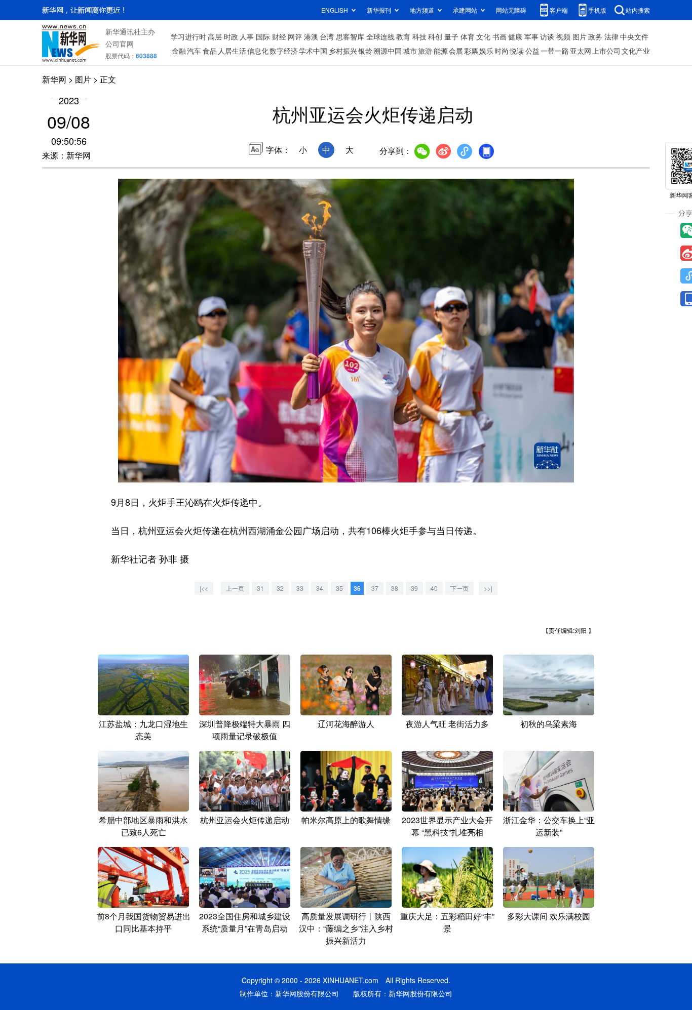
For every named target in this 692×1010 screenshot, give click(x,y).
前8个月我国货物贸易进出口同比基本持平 (143, 922)
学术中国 (313, 51)
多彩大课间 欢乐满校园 (548, 916)
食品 (210, 51)
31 (260, 588)
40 (434, 588)
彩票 (471, 51)
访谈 (547, 36)
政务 (595, 36)
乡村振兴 (343, 51)
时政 (231, 36)
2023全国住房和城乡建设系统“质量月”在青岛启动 (244, 922)
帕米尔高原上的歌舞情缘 (346, 820)
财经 (279, 36)
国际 (263, 36)
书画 (499, 36)
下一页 (459, 588)
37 (374, 588)
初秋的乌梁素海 (548, 724)
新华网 (54, 79)
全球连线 (380, 36)
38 (394, 588)
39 (414, 588)
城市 (410, 51)
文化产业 (636, 51)
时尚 (501, 51)
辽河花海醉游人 (346, 724)
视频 (563, 36)
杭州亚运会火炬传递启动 (244, 820)
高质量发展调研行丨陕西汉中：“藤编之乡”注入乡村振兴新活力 (346, 928)
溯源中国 (387, 51)
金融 (179, 51)
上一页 (235, 588)
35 (339, 588)
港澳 (311, 36)
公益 (532, 51)
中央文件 (634, 36)
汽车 (194, 51)
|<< (204, 588)
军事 (531, 36)
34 (319, 588)
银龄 (365, 51)
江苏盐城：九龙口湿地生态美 (143, 730)
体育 (467, 36)
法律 (611, 36)
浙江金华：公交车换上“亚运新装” (549, 826)
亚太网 (580, 51)
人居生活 (232, 51)
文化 (483, 36)
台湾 (327, 36)
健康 (515, 36)
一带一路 (555, 51)
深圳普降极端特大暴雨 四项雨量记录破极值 (244, 730)
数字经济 (284, 51)
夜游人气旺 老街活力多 (447, 724)
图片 (579, 36)
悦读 (517, 51)
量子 (451, 36)
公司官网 (119, 43)
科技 (419, 36)
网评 (295, 36)
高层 (215, 36)
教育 (403, 36)
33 (299, 588)
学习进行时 (188, 36)
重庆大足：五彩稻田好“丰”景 (447, 922)
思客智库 (350, 36)
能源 (441, 51)
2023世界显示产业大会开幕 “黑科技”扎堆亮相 (447, 826)
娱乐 (486, 51)
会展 (456, 51)
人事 (247, 36)
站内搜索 (638, 10)
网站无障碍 (511, 10)
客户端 (559, 10)
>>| (488, 588)
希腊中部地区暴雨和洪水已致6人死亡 (143, 826)
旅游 (425, 51)
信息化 (257, 51)
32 (280, 588)
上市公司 (606, 51)
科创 (435, 36)
